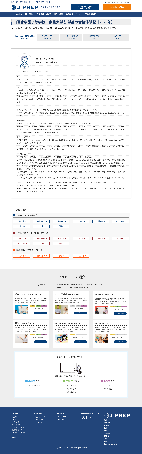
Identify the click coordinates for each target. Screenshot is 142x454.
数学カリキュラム (23, 323)
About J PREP (62, 417)
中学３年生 (70, 392)
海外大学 (117, 37)
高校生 (107, 381)
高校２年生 (108, 389)
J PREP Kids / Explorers (66, 323)
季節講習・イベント (74, 14)
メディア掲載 (16, 422)
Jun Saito (61, 419)
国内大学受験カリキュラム (67, 294)
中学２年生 (70, 389)
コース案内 (29, 14)
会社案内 (15, 419)
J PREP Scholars (102, 294)
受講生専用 (111, 2)
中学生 (69, 381)
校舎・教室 (58, 14)
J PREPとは (17, 14)
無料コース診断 (85, 7)
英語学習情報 (90, 14)
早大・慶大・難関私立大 (71, 37)
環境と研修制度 (40, 419)
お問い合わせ (124, 2)
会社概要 (15, 413)
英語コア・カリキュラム (26, 294)
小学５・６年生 (33, 385)
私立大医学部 (94, 37)
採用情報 (38, 413)
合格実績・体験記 (44, 14)
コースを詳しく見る (40, 312)
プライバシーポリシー (19, 433)
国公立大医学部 (48, 37)
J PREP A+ (99, 323)
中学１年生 (70, 385)
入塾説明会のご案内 (117, 7)
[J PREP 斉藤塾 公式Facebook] (86, 418)
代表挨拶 (15, 417)
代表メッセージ (40, 417)
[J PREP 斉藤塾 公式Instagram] (90, 418)
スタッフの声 (39, 422)
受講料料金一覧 (17, 430)
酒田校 (14, 438)
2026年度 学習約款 (18, 427)
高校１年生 (108, 385)
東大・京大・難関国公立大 (25, 37)
